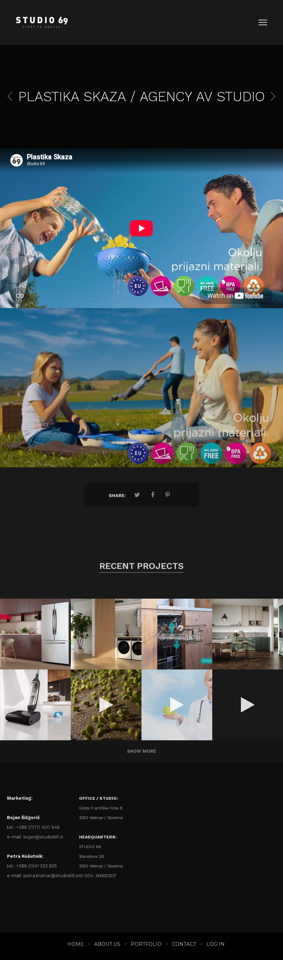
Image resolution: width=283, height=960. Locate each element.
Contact (184, 944)
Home (75, 944)
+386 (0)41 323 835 (36, 865)
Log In (215, 944)
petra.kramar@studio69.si (51, 875)
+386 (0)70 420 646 (38, 827)
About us (107, 944)
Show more (141, 751)
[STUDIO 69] (42, 22)
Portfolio (146, 944)
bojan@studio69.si (43, 836)
